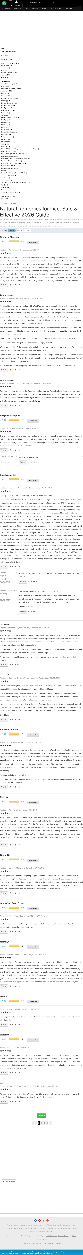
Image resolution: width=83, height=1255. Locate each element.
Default (12, 230)
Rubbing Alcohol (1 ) (8, 166)
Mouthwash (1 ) (6, 134)
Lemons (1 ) (5, 125)
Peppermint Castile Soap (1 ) (10, 156)
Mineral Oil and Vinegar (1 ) (10, 132)
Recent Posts (56, 9)
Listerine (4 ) (5, 127)
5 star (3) (3, 241)
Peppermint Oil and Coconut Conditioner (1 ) (15, 158)
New (20, 230)
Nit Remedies (5, 142)
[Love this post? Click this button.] (34, 462)
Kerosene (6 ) (6, 70)
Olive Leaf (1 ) (6, 144)
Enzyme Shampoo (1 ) (8, 105)
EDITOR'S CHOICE (6, 59)
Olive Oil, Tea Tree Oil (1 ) (9, 151)
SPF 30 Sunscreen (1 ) (8, 175)
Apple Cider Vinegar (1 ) (9, 84)
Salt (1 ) (4, 171)
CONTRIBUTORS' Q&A (8, 197)
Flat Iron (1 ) (5, 113)
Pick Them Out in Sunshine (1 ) (11, 161)
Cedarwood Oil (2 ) (7, 91)
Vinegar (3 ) (5, 187)
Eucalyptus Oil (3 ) (7, 108)
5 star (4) (3, 1039)
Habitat (35, 9)
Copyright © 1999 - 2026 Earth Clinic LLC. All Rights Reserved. (41, 1243)
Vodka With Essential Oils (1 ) (10, 192)
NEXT (41, 1115)
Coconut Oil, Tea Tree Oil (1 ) (10, 98)
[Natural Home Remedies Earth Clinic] (4, 3)
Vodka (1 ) (5, 190)
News (44, 9)
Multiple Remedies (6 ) (8, 72)
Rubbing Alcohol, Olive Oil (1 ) (11, 168)
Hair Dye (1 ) (5, 120)
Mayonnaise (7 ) (6, 65)
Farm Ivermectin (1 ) (8, 110)
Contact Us (69, 9)
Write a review (33, 242)
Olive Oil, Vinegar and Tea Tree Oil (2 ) (14, 154)
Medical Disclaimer (51, 1236)
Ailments (17, 9)
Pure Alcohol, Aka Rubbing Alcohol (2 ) (14, 163)
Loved (28, 230)
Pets (26, 9)
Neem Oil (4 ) (6, 139)
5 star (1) (3, 420)
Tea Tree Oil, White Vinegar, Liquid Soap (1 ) (15, 183)
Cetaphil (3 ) (5, 93)
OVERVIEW (4, 55)
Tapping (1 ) (5, 178)
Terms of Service (63, 1236)
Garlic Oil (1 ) (5, 115)
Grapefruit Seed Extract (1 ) (10, 117)
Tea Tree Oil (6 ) (6, 68)
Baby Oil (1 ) (5, 86)
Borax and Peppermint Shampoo (11, 89)
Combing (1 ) (5, 101)
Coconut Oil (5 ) (6, 75)
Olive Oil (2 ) (5, 146)
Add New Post (16, 5)
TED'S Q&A (4, 198)
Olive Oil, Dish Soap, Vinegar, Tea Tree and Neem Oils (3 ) (20, 149)
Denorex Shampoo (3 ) (9, 103)
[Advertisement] (41, 1155)
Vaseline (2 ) (5, 185)
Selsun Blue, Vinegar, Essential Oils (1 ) (14, 173)
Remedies (6, 9)
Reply (4, 285)
